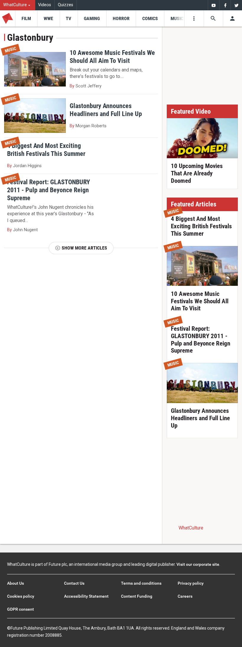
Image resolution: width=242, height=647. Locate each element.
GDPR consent (20, 609)
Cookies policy (20, 596)
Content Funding (136, 596)
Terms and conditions (141, 583)
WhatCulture (191, 528)
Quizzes (65, 4)
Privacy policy (191, 583)
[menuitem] (17, 5)
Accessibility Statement (86, 596)
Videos (44, 4)
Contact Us (74, 583)
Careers (185, 596)
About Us (15, 583)
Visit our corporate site (197, 564)
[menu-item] (26, 18)
